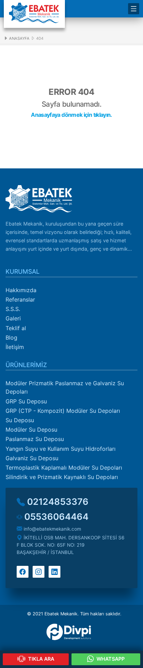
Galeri (13, 318)
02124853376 (57, 501)
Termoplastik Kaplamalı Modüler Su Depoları (64, 467)
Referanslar (20, 299)
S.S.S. (13, 308)
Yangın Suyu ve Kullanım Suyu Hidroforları (61, 448)
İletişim (15, 346)
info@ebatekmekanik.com (51, 529)
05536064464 (55, 516)
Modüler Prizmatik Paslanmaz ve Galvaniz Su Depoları (65, 387)
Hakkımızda (21, 290)
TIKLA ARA (40, 659)
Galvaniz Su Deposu (32, 458)
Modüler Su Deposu (31, 429)
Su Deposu (20, 420)
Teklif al (16, 328)
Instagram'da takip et (38, 572)
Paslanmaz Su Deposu (35, 438)
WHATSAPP (110, 659)
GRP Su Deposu (26, 401)
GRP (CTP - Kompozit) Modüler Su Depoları (63, 410)
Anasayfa (19, 38)
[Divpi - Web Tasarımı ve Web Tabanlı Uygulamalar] (71, 632)
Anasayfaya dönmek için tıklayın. (71, 114)
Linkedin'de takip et (54, 572)
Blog (11, 337)
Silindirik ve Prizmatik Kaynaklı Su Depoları (62, 476)
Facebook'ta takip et (22, 572)
